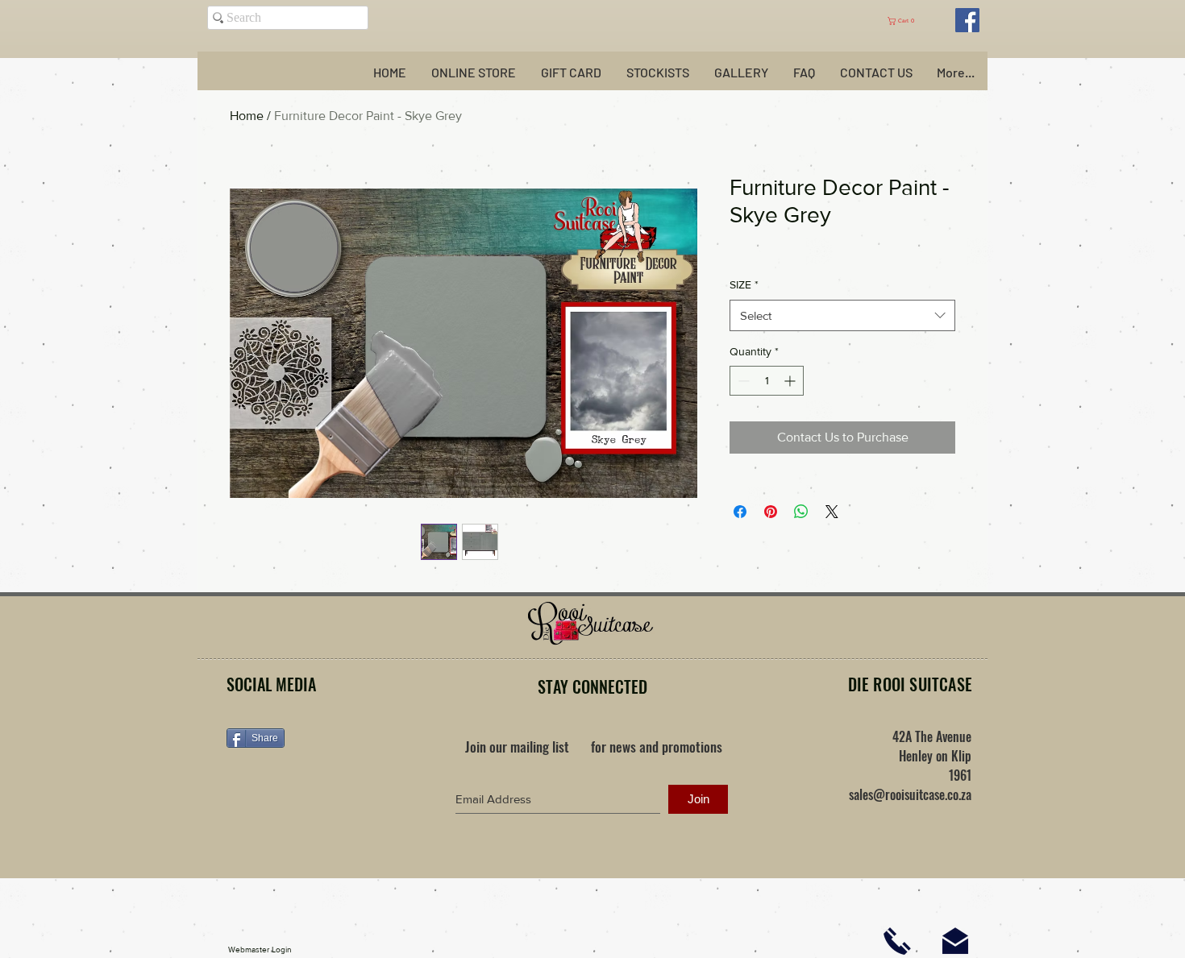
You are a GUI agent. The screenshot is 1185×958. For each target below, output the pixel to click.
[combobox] (842, 315)
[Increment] (791, 381)
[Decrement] (742, 381)
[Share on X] (832, 511)
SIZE (744, 284)
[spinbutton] (766, 381)
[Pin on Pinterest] (770, 511)
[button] (909, 21)
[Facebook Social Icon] (967, 20)
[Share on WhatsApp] (801, 511)
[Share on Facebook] (740, 511)
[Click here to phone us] (897, 941)
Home (247, 115)
